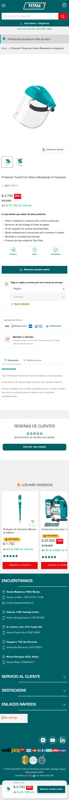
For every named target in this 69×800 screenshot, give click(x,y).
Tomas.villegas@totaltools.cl (19, 603)
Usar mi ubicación (21, 304)
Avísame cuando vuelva (51, 789)
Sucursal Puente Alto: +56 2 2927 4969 (34, 29)
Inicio (4, 48)
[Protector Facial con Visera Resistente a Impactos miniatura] (7, 162)
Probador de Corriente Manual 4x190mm (19, 531)
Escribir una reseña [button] (34, 447)
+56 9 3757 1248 (33, 598)
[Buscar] (62, 16)
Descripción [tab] (13, 360)
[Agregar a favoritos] (33, 521)
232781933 (38, 618)
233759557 (35, 648)
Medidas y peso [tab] (34, 360)
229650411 (28, 663)
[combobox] (30, 16)
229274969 (33, 633)
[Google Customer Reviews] (14, 718)
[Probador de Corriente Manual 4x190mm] (20, 509)
